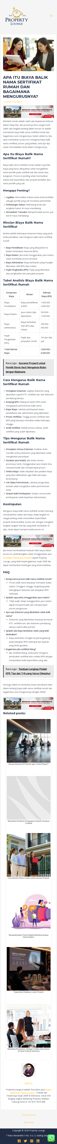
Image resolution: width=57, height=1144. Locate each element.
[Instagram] (31, 1141)
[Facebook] (19, 1141)
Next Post (29, 1122)
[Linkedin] (38, 1141)
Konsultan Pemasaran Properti (17, 557)
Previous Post (29, 1114)
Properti (8, 101)
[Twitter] (25, 1141)
